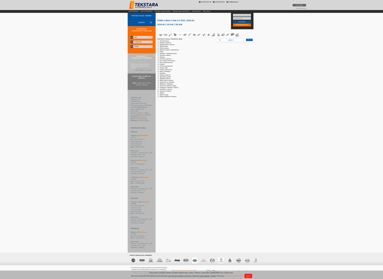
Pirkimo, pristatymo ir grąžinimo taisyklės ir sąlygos (184, 270)
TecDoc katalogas (162, 11)
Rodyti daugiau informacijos (143, 70)
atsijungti (299, 5)
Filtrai (161, 51)
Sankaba (162, 73)
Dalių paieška (147, 11)
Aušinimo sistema (165, 42)
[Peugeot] (218, 260)
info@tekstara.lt (233, 2)
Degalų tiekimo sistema (167, 44)
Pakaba (162, 64)
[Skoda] (253, 260)
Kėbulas (162, 57)
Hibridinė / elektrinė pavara (168, 53)
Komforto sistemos (165, 59)
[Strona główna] (143, 7)
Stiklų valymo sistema (166, 80)
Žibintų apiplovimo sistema (168, 96)
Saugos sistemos (165, 75)
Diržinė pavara (164, 48)
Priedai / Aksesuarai (166, 69)
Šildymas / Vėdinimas (166, 84)
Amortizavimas (164, 41)
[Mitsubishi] (192, 260)
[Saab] (236, 260)
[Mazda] (174, 260)
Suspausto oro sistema (167, 82)
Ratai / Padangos (165, 71)
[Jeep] (139, 260)
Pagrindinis (134, 11)
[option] (130, 260)
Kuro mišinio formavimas (167, 60)
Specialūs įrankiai (165, 77)
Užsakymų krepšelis (181, 11)
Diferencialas (164, 46)
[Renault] (227, 260)
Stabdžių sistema (165, 78)
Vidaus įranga (164, 94)
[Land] (157, 260)
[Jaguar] (130, 260)
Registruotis (242, 24)
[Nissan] (201, 260)
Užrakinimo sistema (166, 89)
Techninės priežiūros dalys (168, 85)
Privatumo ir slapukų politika (234, 276)
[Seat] (245, 260)
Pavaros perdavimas (166, 66)
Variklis (162, 93)
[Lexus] (166, 260)
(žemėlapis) (144, 135)
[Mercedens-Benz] (183, 260)
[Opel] (209, 260)
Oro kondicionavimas (166, 62)
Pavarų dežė (164, 68)
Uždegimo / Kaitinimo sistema (169, 87)
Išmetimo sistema (165, 55)
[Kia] (148, 260)
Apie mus (206, 11)
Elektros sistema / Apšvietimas (169, 50)
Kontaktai (196, 11)
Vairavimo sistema (165, 91)
